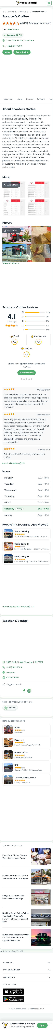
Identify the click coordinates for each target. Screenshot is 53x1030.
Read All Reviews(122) (13, 463)
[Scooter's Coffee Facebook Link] (24, 691)
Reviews (41, 99)
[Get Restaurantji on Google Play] (13, 999)
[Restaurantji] (26, 2)
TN (3, 12)
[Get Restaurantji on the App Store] (13, 991)
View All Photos (11, 263)
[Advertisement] (26, 75)
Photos (29, 99)
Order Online (22, 52)
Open (42, 1025)
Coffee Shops (24, 12)
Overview (8, 99)
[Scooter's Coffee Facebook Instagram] (29, 691)
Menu (7, 52)
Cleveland (11, 12)
